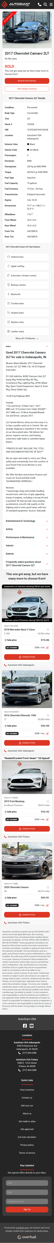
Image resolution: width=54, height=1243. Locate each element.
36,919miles (44, 891)
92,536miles (44, 633)
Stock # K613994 (11, 626)
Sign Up (27, 1209)
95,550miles (44, 719)
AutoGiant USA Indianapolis (18, 665)
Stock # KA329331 (11, 712)
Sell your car (27, 1105)
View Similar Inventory (27, 89)
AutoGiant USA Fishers (16, 836)
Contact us (27, 1097)
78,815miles (44, 805)
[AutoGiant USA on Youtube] (30, 1025)
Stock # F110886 (11, 884)
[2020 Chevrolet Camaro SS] (27, 861)
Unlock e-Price (28, 657)
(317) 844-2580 (29, 1053)
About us (27, 1113)
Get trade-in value (27, 1121)
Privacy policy (27, 1145)
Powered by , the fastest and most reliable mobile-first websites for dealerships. (27, 1229)
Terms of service (27, 1153)
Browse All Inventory (27, 81)
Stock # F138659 (11, 798)
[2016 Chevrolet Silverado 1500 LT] (27, 689)
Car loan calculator (27, 1137)
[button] (39, 4)
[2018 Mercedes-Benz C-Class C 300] (27, 603)
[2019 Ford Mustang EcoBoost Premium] (27, 775)
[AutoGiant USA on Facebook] (23, 1025)
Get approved (27, 1129)
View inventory (27, 1090)
